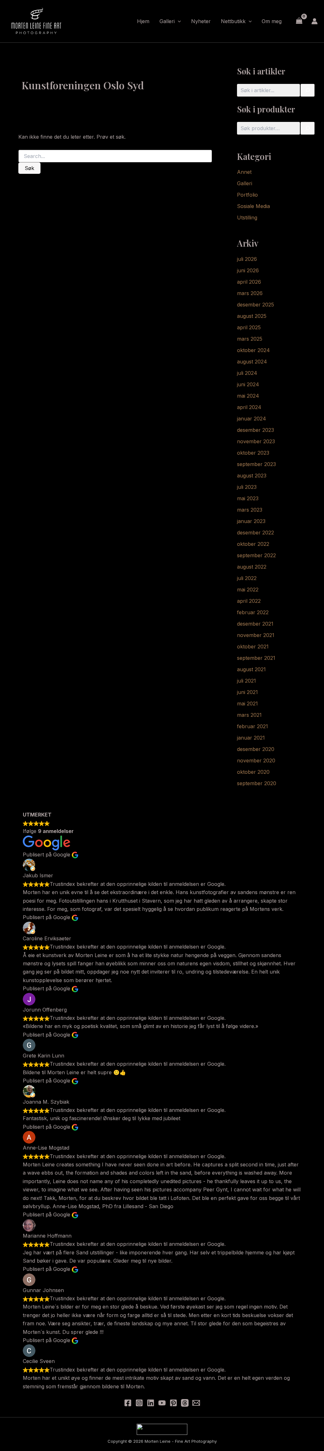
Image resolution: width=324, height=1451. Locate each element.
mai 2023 (248, 498)
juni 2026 (248, 270)
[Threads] (185, 1403)
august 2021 (251, 669)
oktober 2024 (253, 350)
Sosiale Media (253, 206)
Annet (244, 172)
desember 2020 (255, 749)
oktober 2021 (253, 646)
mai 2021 (247, 703)
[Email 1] (196, 1403)
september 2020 (256, 783)
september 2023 (256, 464)
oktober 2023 (253, 453)
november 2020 (256, 760)
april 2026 (249, 282)
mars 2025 (249, 339)
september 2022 (256, 555)
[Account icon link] (314, 21)
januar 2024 (251, 418)
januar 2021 (251, 738)
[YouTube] (162, 1403)
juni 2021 (247, 692)
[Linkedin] (150, 1403)
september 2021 (256, 658)
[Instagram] (139, 1403)
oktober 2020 (253, 772)
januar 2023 (251, 521)
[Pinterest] (173, 1403)
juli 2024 (247, 373)
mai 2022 (248, 589)
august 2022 (251, 567)
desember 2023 (255, 430)
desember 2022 (255, 532)
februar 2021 (252, 726)
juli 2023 (247, 487)
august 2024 (252, 361)
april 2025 (249, 327)
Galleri (244, 183)
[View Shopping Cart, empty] (299, 21)
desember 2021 (255, 624)
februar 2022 (253, 612)
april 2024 (249, 407)
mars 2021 (249, 715)
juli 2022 (247, 578)
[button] (178, 21)
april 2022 (249, 601)
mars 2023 (249, 510)
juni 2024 (248, 384)
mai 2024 (248, 396)
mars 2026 (250, 293)
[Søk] (308, 90)
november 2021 (255, 635)
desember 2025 (255, 304)
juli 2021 (246, 681)
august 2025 (251, 316)
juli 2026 (247, 259)
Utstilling (247, 217)
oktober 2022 (253, 544)
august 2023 (251, 475)
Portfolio (247, 195)
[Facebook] (128, 1403)
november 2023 (256, 441)
